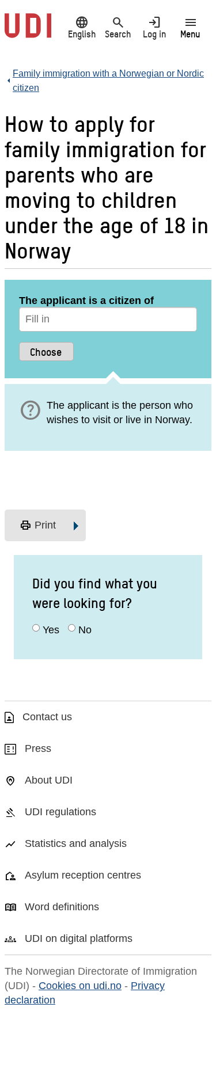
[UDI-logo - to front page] (28, 31)
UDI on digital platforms (78, 938)
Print (38, 526)
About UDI (49, 780)
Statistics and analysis (76, 843)
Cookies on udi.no (80, 985)
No (85, 630)
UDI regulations (60, 812)
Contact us (47, 717)
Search (118, 27)
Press (38, 748)
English (82, 27)
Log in (154, 27)
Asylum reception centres (83, 875)
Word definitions (62, 907)
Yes (51, 630)
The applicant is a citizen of (86, 300)
